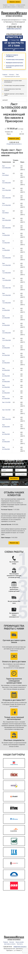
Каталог (12, 5)
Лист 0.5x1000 (6, 402)
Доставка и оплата (10, 7)
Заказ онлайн (21, 5)
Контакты (21, 7)
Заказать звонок (14, 1)
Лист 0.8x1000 (6, 410)
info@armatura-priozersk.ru (14, 29)
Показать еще (14, 543)
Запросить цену (14, 138)
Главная (5, 5)
